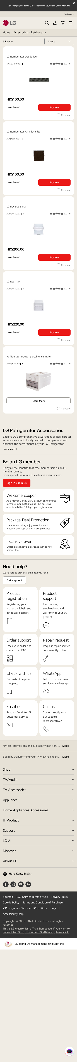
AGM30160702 (14, 288)
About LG (10, 861)
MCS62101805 (14, 63)
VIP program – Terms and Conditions (25, 908)
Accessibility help (13, 914)
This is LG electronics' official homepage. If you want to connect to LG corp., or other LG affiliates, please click (38, 930)
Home (6, 32)
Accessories (20, 32)
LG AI (7, 840)
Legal (54, 908)
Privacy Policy (59, 896)
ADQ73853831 (14, 138)
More (65, 745)
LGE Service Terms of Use (32, 896)
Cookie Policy (11, 902)
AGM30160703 (14, 213)
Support (9, 830)
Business (68, 14)
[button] (46, 22)
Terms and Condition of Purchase (43, 902)
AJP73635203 (14, 363)
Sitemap (8, 896)
